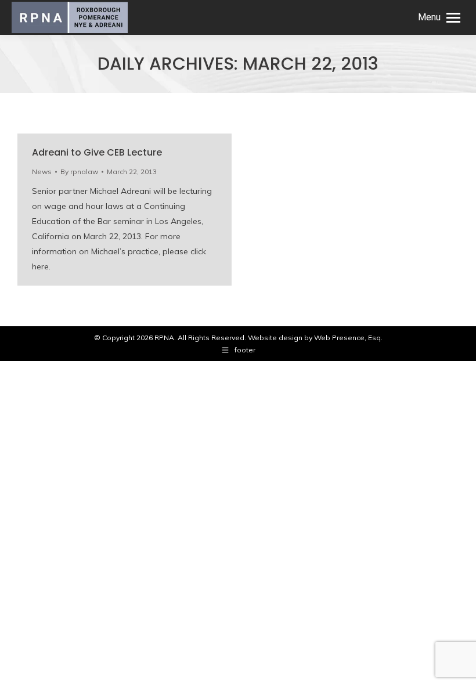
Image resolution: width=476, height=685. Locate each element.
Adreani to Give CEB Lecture (97, 152)
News (42, 171)
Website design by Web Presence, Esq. (315, 337)
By (79, 171)
